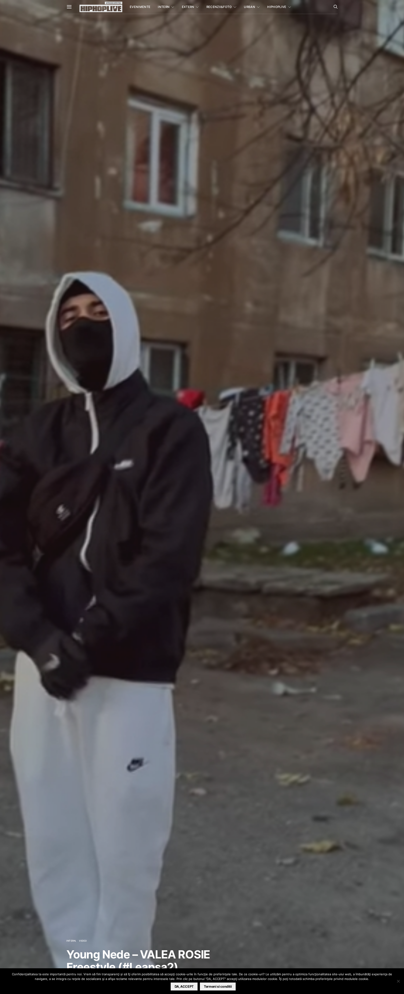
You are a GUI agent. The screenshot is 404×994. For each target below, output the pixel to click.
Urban (249, 7)
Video (83, 940)
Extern (188, 7)
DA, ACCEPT (184, 986)
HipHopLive (276, 7)
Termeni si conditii (218, 986)
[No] (398, 981)
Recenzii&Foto (219, 7)
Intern (164, 7)
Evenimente (140, 7)
